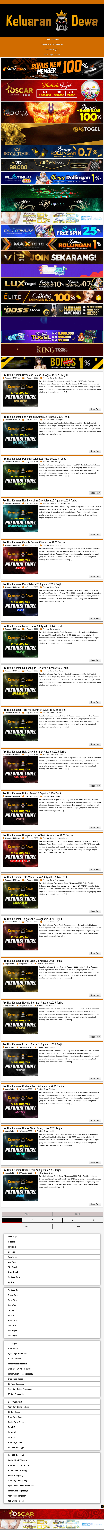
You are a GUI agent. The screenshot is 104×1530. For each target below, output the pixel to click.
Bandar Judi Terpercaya (18, 1491)
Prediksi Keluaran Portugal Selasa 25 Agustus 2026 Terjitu (34, 458)
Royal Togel (13, 1272)
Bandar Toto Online (16, 1422)
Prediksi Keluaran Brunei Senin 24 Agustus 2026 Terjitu (32, 960)
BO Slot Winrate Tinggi (17, 1470)
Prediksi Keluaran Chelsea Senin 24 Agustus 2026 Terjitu (33, 1086)
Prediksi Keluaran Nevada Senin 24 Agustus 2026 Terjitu (33, 1002)
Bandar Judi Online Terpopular (20, 1374)
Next (27, 1226)
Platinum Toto (14, 1277)
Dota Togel (12, 1237)
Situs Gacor (13, 1348)
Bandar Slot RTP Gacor (18, 1460)
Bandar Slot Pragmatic (17, 1364)
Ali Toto (11, 1315)
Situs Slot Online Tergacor (19, 1369)
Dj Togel (11, 1242)
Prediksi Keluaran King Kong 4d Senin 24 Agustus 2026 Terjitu (36, 668)
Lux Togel (12, 1310)
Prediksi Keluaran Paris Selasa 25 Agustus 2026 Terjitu (32, 584)
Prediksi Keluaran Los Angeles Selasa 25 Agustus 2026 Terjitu (36, 416)
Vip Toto (11, 1282)
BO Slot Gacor (14, 1412)
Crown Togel (13, 1295)
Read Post (95, 409)
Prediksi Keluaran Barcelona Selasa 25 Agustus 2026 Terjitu (35, 375)
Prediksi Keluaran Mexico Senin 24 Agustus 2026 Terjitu (33, 626)
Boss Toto (12, 1320)
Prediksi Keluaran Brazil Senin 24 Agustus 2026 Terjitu (32, 1170)
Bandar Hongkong (15, 1475)
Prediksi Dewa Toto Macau (53, 880)
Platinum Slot (13, 1290)
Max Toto (12, 1325)
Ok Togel (11, 1252)
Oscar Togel (13, 1300)
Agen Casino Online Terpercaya (21, 1485)
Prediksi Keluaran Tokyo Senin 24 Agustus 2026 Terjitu (32, 919)
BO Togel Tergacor (16, 1384)
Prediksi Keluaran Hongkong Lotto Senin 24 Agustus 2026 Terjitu (38, 835)
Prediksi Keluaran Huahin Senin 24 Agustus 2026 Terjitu (33, 1128)
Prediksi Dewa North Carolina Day (56, 503)
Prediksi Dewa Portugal (52, 462)
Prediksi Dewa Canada (52, 545)
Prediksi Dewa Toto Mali (52, 713)
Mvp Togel (12, 1262)
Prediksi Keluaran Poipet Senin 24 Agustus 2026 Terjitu (32, 793)
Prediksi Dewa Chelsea (46, 1089)
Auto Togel (12, 1257)
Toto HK (11, 1427)
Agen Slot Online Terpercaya (20, 1389)
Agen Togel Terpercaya (18, 1353)
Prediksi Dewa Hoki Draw (53, 754)
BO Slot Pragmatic (16, 1394)
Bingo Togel (13, 1305)
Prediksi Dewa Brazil (45, 1173)
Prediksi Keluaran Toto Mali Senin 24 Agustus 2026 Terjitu (34, 709)
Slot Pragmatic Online (17, 1402)
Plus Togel (12, 1330)
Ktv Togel (12, 1247)
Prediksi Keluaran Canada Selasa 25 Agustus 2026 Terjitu (34, 542)
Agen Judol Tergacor (17, 1496)
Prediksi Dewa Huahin (46, 1131)
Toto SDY (12, 1437)
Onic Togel (12, 1343)
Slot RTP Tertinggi (16, 1447)
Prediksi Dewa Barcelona (53, 378)
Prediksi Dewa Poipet (51, 796)
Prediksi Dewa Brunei (45, 964)
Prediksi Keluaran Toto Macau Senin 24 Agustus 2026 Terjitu (35, 877)
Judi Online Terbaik (16, 1501)
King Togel (12, 1336)
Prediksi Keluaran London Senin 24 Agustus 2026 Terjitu (33, 1044)
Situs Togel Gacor (15, 1442)
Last (78, 1226)
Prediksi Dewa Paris (51, 587)
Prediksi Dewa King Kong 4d (54, 671)
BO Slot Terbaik (14, 1358)
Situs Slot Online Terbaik (18, 1465)
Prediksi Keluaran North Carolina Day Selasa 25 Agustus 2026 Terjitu (40, 500)
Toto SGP (12, 1432)
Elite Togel (12, 1267)
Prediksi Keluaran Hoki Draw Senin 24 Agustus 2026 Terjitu (34, 751)
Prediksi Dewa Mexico (51, 629)
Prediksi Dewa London (46, 1047)
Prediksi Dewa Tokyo (51, 922)
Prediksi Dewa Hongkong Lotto (55, 838)
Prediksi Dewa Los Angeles (53, 420)
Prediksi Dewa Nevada (46, 1005)
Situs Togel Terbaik (16, 1379)
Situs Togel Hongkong (17, 1480)
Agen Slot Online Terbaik (18, 1407)
